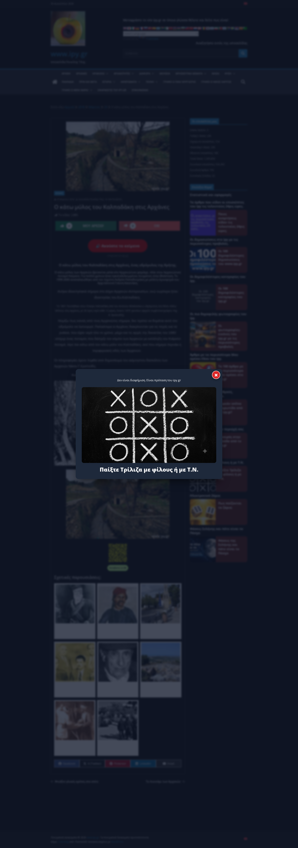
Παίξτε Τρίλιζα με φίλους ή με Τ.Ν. (149, 469)
